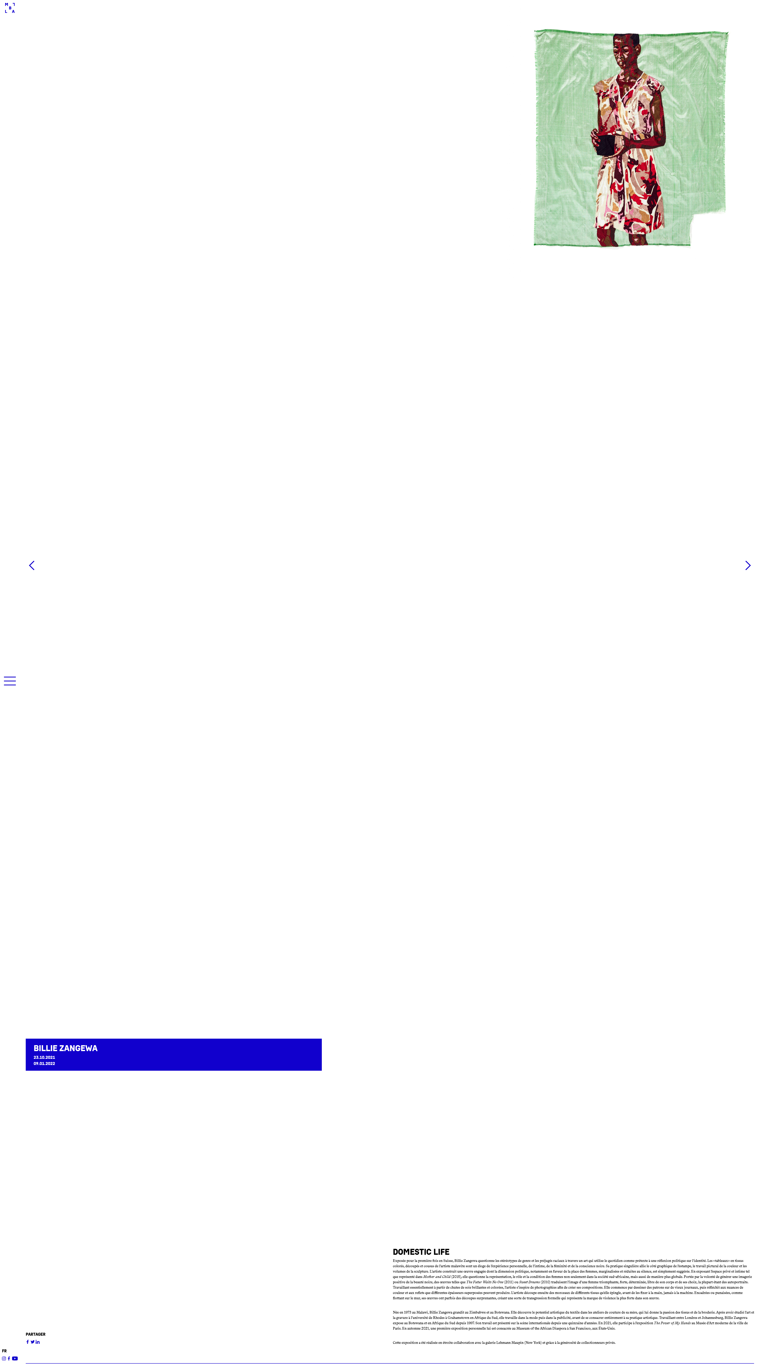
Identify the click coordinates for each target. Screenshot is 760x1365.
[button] (390, 566)
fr (4, 1351)
